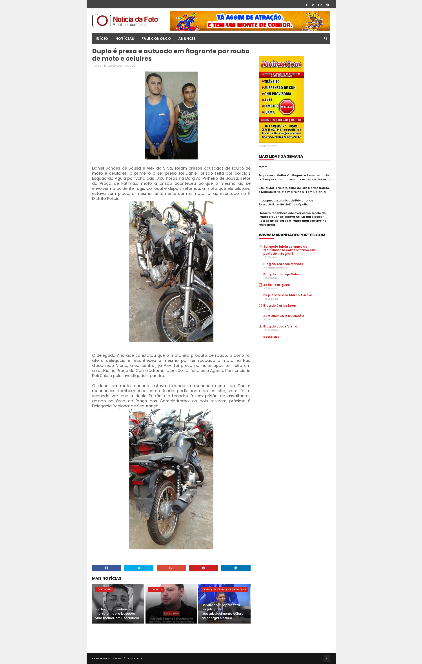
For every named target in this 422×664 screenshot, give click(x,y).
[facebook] (306, 5)
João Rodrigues (276, 285)
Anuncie (187, 38)
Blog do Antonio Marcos (283, 264)
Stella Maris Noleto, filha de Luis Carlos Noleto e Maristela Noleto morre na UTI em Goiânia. (294, 190)
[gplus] (320, 5)
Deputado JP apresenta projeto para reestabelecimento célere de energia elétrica (222, 611)
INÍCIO (102, 38)
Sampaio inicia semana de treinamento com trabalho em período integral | (289, 250)
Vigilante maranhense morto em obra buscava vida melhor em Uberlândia (117, 613)
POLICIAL (129, 66)
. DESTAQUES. (104, 589)
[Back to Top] (327, 658)
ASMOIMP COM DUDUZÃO (283, 316)
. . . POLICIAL (156, 589)
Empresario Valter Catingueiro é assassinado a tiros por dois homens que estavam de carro (294, 177)
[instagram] (327, 5)
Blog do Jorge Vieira (280, 326)
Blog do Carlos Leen (279, 305)
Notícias (124, 38)
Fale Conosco (156, 38)
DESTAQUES (115, 66)
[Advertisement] (296, 375)
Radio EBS (271, 337)
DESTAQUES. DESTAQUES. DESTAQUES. (224, 589)
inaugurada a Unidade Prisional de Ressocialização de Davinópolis (286, 202)
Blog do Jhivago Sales (281, 274)
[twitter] (313, 5)
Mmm (263, 167)
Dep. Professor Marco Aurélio (287, 295)
